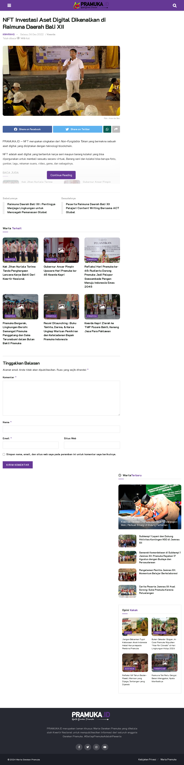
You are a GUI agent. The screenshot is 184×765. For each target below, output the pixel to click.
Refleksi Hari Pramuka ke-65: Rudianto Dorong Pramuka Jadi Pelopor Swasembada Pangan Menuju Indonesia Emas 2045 (101, 276)
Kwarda (51, 34)
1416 (22, 38)
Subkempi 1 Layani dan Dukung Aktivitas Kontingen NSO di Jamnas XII (159, 539)
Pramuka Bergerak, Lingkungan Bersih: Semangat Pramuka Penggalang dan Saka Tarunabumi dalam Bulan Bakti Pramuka (18, 333)
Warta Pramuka (168, 759)
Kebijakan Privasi (147, 759)
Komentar (10, 377)
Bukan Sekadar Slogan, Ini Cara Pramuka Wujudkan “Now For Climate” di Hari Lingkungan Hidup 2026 (164, 644)
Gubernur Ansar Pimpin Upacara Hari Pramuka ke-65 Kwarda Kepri (60, 270)
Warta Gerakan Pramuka (28, 759)
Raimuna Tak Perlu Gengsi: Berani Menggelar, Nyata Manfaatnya (164, 678)
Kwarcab (160, 632)
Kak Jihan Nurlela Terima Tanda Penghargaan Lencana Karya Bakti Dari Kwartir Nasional (19, 272)
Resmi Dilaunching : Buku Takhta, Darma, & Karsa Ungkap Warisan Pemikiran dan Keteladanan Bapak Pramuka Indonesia (61, 331)
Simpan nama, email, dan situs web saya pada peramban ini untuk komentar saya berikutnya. (61, 454)
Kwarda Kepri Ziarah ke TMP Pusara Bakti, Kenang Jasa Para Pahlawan (101, 327)
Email (7, 438)
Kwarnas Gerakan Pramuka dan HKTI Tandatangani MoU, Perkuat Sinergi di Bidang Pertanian (149, 523)
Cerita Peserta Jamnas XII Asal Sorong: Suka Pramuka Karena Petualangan (157, 589)
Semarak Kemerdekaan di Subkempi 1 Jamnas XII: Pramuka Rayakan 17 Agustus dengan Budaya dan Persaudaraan (160, 557)
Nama (7, 422)
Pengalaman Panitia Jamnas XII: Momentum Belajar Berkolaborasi (158, 571)
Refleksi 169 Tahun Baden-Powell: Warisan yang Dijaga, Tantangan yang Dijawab (134, 680)
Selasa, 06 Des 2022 (32, 34)
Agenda (129, 668)
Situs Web (70, 438)
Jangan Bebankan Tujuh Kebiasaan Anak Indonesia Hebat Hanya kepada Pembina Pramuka (134, 644)
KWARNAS (9, 34)
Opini (128, 632)
